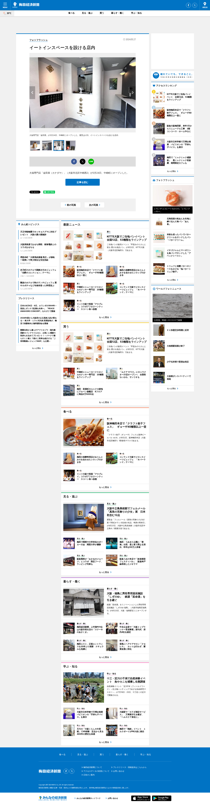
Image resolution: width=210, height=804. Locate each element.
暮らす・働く (117, 13)
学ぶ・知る (136, 13)
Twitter (194, 5)
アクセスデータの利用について (96, 771)
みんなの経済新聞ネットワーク (53, 798)
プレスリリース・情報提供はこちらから (130, 767)
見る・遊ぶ (87, 13)
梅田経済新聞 (26, 5)
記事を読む (82, 182)
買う (102, 13)
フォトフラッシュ (38, 39)
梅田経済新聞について (92, 767)
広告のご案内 (89, 775)
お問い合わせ (118, 771)
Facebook (188, 5)
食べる (71, 13)
